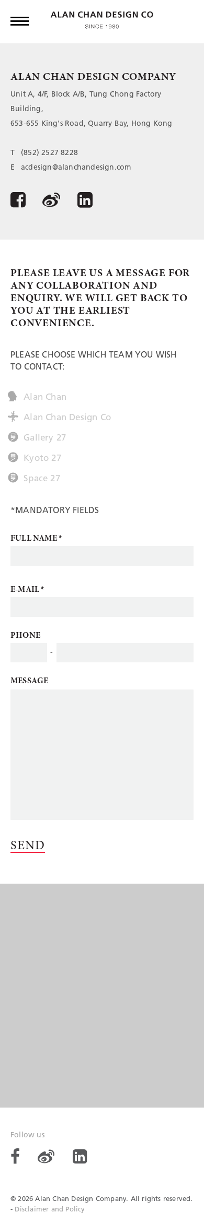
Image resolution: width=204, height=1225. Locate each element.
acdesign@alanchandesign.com (76, 168)
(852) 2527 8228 (49, 153)
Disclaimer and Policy (50, 1209)
